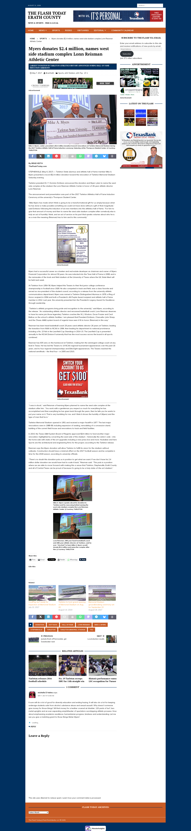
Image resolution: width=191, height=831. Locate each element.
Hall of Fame (67, 625)
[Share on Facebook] (33, 156)
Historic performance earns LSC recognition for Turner (103, 680)
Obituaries (83, 30)
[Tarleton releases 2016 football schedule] (43, 665)
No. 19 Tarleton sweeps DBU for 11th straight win (71, 680)
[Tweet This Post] (40, 156)
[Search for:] (150, 5)
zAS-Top (79, 73)
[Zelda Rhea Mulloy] (152, 113)
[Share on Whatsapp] (80, 156)
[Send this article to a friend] (64, 156)
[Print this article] (72, 156)
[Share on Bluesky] (104, 156)
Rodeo (68, 30)
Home (31, 30)
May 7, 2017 (37, 73)
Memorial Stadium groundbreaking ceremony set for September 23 (101, 604)
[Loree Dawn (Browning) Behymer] (141, 122)
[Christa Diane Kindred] (129, 113)
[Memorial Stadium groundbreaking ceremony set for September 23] (102, 593)
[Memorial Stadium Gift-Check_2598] (73, 143)
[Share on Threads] (112, 156)
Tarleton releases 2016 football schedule (40, 680)
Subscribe (127, 54)
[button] (73, 119)
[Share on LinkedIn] (48, 156)
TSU (91, 630)
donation (39, 625)
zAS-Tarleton (70, 73)
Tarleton (51, 630)
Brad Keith (50, 73)
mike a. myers (100, 625)
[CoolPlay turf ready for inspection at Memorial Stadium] (42, 593)
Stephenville (36, 630)
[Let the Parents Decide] (141, 113)
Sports (56, 30)
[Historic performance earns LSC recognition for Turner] (103, 665)
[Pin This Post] (56, 156)
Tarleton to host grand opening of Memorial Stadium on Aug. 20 (71, 604)
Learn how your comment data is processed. (81, 798)
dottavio (53, 625)
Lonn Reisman (84, 625)
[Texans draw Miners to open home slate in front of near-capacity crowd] (129, 122)
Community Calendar (122, 30)
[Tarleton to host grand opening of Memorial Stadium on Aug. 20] (72, 593)
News (42, 30)
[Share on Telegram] (96, 156)
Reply (33, 726)
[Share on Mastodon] (88, 156)
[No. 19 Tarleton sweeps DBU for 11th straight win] (73, 665)
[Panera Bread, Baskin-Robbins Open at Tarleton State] (152, 122)
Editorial (99, 30)
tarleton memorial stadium (72, 630)
